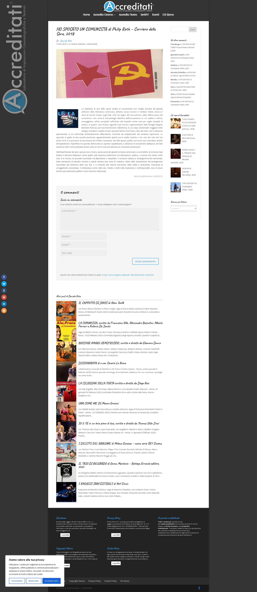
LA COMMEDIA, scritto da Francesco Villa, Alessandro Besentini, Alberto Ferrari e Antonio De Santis (120, 324)
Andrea (174, 65)
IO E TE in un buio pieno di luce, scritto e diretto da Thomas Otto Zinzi (118, 423)
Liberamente (91, 44)
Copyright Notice (77, 581)
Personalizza (17, 581)
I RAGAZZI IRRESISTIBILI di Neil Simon (103, 483)
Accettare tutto (51, 581)
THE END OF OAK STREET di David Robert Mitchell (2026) (183, 47)
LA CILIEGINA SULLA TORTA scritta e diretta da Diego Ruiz (113, 383)
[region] (34, 571)
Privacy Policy (94, 581)
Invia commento (145, 261)
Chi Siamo (168, 15)
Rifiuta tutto (34, 581)
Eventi (155, 15)
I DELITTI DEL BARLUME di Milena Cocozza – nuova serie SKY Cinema (120, 443)
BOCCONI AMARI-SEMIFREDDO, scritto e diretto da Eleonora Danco (119, 343)
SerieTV (145, 15)
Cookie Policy (110, 581)
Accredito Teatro (128, 15)
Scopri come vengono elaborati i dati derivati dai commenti (127, 275)
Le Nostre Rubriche (77, 44)
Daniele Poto (66, 40)
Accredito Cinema (103, 15)
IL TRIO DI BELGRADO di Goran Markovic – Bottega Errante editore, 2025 (118, 465)
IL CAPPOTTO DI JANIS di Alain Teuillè (101, 303)
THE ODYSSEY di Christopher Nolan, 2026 (182, 57)
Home (86, 15)
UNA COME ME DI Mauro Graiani (98, 403)
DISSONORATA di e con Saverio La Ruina (102, 363)
